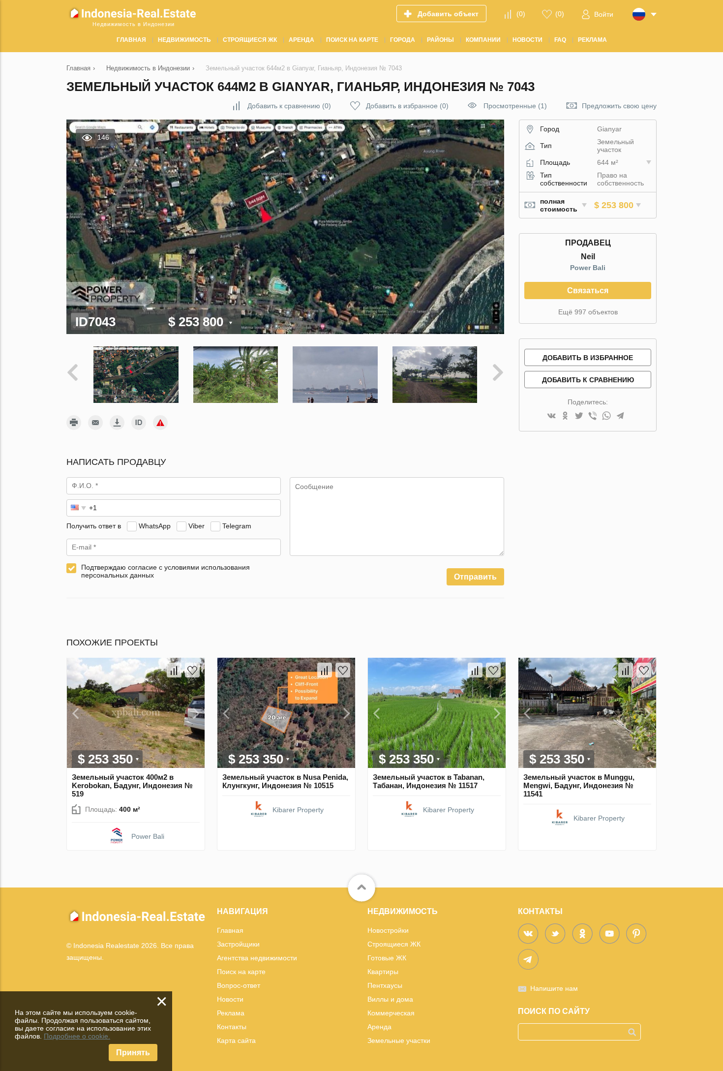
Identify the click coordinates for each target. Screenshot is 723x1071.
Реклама (230, 1013)
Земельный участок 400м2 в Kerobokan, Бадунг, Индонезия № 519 (132, 785)
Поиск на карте (241, 972)
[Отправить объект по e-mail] (95, 422)
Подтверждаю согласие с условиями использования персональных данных (165, 571)
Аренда (379, 1027)
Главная (230, 930)
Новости (230, 999)
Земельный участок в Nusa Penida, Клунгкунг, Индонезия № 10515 (285, 781)
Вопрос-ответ (238, 985)
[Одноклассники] (565, 416)
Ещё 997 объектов (588, 312)
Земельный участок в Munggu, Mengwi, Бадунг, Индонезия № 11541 (578, 785)
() (520, 14)
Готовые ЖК (386, 958)
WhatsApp (155, 526)
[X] (579, 416)
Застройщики (238, 944)
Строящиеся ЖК (394, 944)
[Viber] (593, 416)
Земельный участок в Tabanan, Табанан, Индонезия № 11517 (428, 781)
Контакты (231, 1027)
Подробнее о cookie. (77, 1036)
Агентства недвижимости (257, 958)
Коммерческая (391, 1013)
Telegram (236, 526)
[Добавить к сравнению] (174, 670)
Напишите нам (554, 988)
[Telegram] (620, 416)
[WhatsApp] (606, 416)
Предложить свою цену (619, 106)
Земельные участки (398, 1040)
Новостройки (388, 930)
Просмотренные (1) (515, 106)
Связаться (587, 290)
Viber (196, 526)
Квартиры (382, 972)
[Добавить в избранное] (192, 670)
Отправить (475, 577)
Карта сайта (236, 1040)
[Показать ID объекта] (138, 422)
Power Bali (587, 268)
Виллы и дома (390, 999)
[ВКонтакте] (551, 416)
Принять (133, 1052)
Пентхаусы (384, 985)
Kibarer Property (298, 810)
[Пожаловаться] (160, 422)
